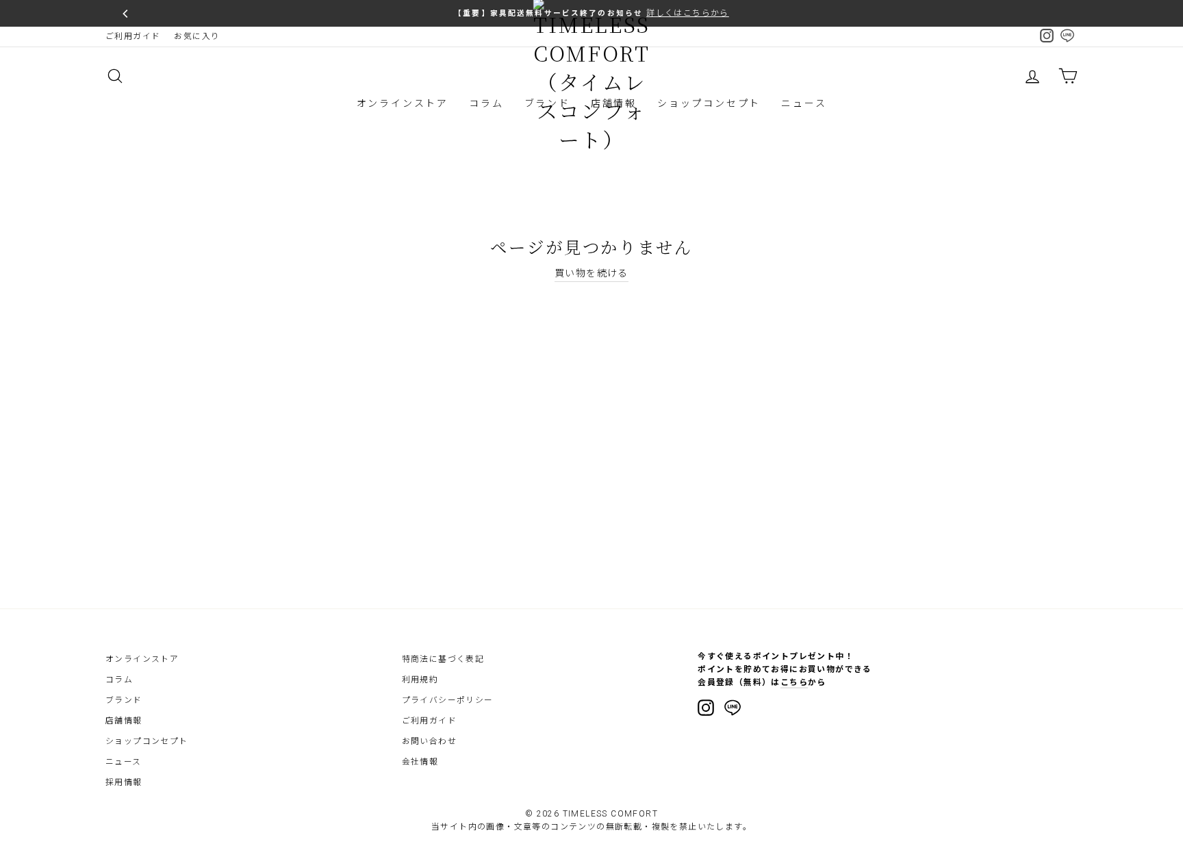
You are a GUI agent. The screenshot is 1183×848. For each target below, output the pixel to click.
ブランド (123, 700)
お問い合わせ (429, 741)
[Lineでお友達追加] (732, 709)
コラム (486, 103)
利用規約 (420, 679)
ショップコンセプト (709, 103)
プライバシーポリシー (448, 700)
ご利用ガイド (132, 36)
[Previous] (126, 13)
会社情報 (420, 762)
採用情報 (123, 782)
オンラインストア (402, 103)
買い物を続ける (591, 273)
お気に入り (197, 36)
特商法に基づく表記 (443, 659)
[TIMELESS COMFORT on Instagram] (706, 707)
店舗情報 (123, 720)
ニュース (803, 103)
